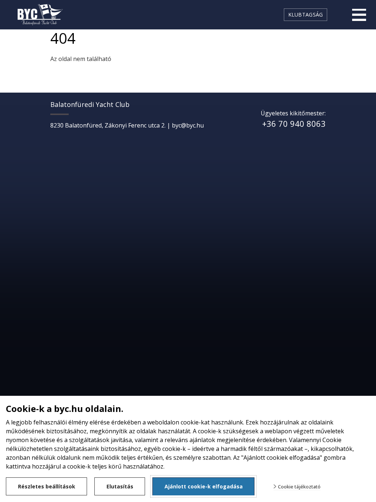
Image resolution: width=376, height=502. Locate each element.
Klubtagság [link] (305, 14)
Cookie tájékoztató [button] (299, 487)
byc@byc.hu (188, 125)
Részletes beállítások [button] (46, 486)
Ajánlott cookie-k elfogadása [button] (203, 486)
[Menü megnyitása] (359, 15)
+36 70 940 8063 (294, 123)
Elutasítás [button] (119, 486)
